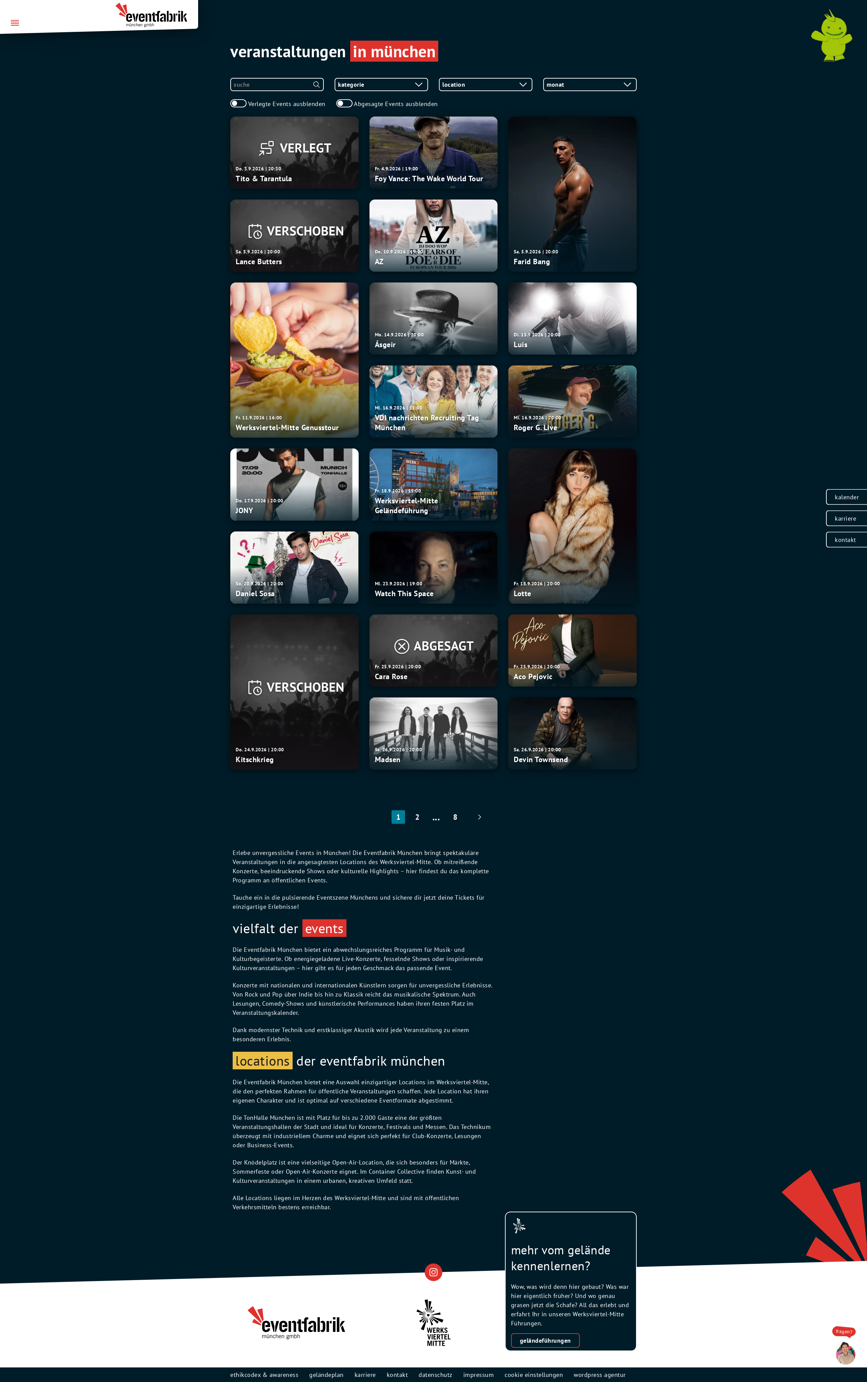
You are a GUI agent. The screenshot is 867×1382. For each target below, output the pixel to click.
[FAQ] (844, 1353)
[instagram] (433, 1272)
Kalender (847, 497)
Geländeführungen (545, 1340)
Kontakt (845, 540)
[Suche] (316, 84)
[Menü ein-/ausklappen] (15, 23)
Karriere (845, 518)
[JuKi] (832, 35)
